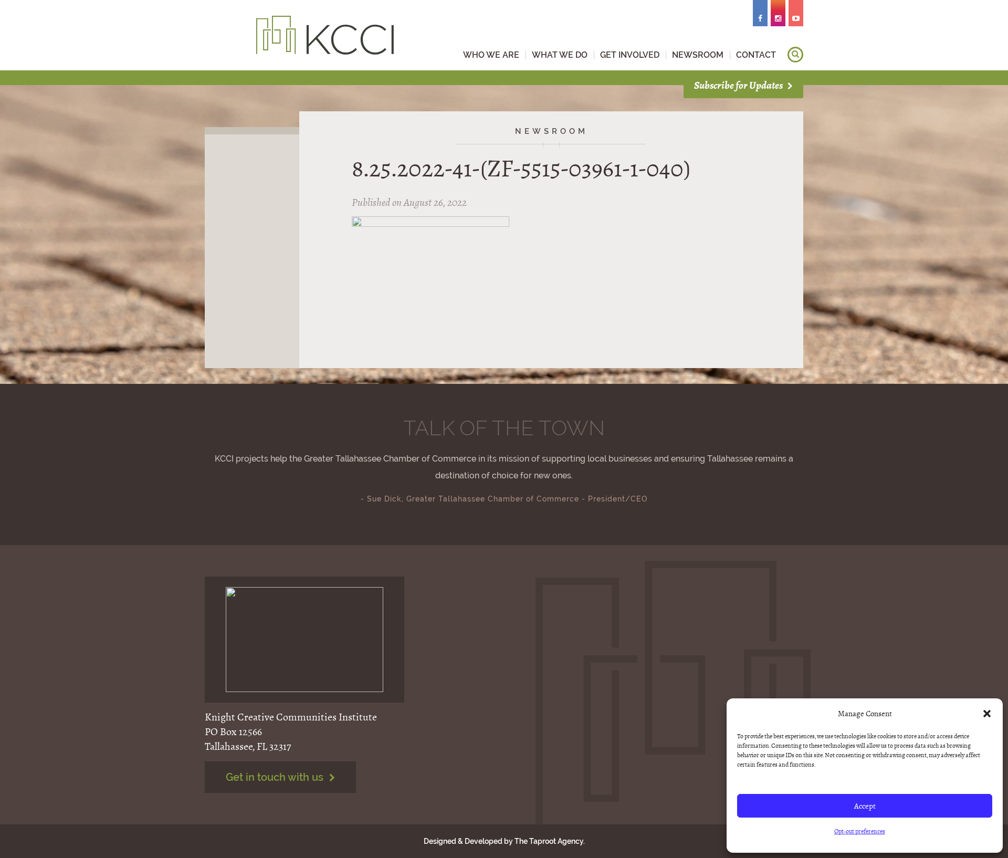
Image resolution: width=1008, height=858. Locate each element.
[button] (987, 713)
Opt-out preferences (859, 831)
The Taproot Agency (548, 841)
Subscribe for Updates (739, 85)
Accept (865, 806)
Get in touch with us (276, 777)
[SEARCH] (795, 54)
